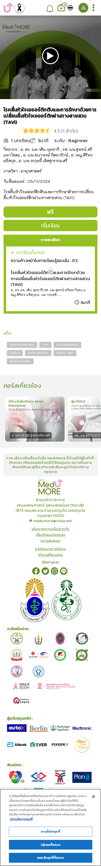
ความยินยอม (50, 540)
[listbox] (50, 8)
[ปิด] (93, 796)
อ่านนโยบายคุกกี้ (21, 819)
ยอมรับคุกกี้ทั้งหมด (50, 857)
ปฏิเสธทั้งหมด (50, 844)
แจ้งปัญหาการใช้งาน (50, 548)
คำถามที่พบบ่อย (50, 554)
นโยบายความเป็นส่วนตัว (50, 528)
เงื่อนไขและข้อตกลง (51, 534)
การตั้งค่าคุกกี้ (50, 831)
